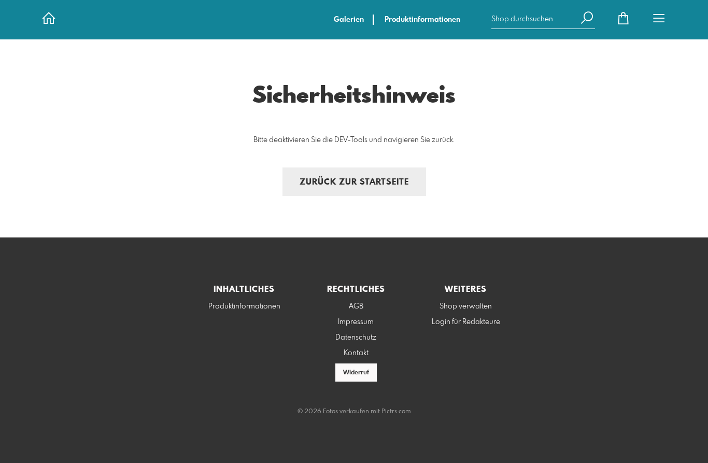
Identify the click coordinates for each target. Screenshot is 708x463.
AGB (356, 306)
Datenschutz (355, 337)
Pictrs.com (396, 412)
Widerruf (356, 373)
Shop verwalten (466, 306)
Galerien (349, 19)
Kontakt (356, 353)
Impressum (356, 322)
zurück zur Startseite (354, 182)
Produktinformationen (422, 19)
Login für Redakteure (466, 322)
